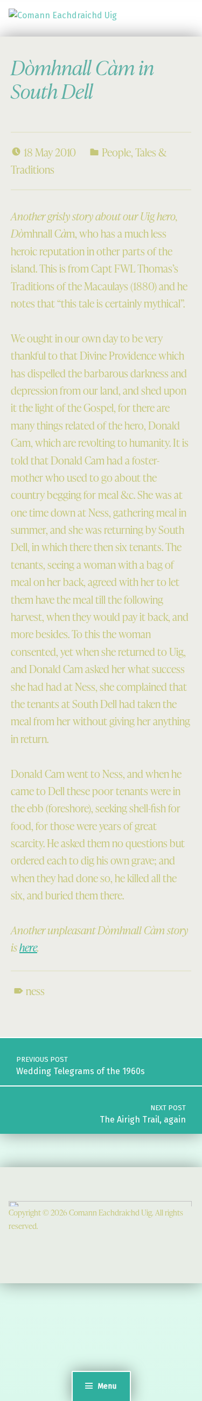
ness (35, 990)
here (28, 947)
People (116, 152)
